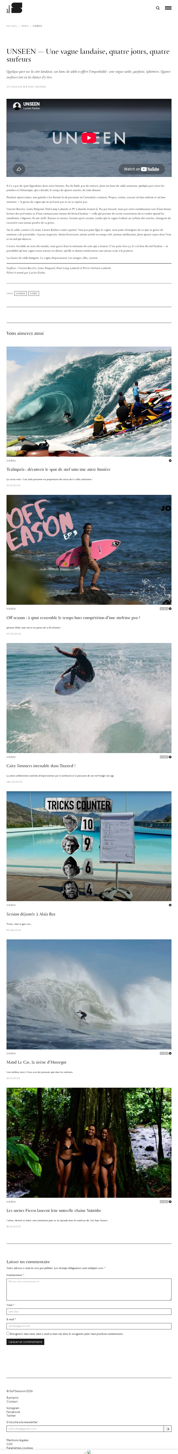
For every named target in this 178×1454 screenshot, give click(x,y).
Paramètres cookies (20, 1448)
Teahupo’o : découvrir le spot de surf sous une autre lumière (58, 470)
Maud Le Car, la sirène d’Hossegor (37, 1062)
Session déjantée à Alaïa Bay (31, 914)
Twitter (11, 1415)
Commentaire (14, 1275)
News (25, 26)
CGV (10, 1444)
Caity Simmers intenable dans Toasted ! (41, 766)
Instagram (13, 1408)
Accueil (12, 26)
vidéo (34, 293)
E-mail (10, 1319)
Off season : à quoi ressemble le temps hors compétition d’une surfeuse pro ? (73, 618)
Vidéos (37, 26)
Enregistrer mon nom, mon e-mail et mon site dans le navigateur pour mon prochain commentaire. (67, 1334)
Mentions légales (18, 1440)
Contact (12, 1401)
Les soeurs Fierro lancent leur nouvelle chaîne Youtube (54, 1211)
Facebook (13, 1412)
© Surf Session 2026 (20, 1391)
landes (20, 293)
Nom (9, 1305)
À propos (12, 1397)
